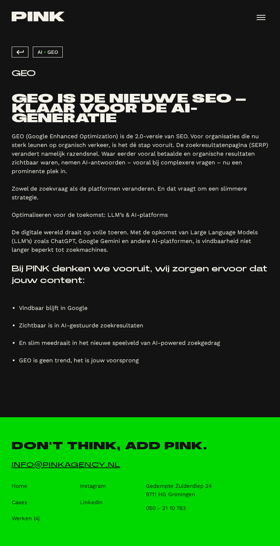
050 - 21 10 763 (166, 508)
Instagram (93, 486)
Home (19, 486)
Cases (19, 502)
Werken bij (26, 518)
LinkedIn (91, 502)
